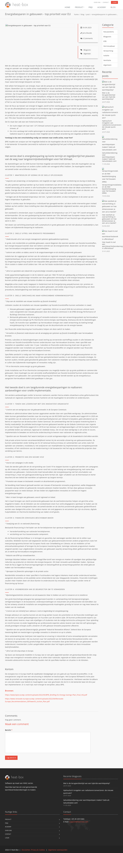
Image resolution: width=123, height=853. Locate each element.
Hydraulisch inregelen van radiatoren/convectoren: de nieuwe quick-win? (112, 125)
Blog (113, 7)
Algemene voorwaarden (57, 850)
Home (67, 7)
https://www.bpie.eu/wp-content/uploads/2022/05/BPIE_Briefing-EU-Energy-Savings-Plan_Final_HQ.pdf (46, 695)
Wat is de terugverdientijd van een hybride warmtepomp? (108, 96)
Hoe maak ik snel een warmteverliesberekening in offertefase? (112, 245)
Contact (106, 2)
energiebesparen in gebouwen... (105, 14)
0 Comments (88, 38)
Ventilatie (107, 60)
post (88, 14)
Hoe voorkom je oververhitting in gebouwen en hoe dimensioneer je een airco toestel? (109, 219)
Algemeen (87, 54)
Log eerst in (11, 757)
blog (82, 14)
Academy (101, 7)
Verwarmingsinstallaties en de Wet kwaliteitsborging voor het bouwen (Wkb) (111, 189)
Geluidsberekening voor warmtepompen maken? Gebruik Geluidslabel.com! (109, 157)
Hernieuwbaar (109, 46)
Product (79, 7)
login (114, 2)
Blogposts (87, 50)
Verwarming (108, 51)
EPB (104, 41)
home (76, 14)
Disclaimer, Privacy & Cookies (33, 850)
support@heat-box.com (78, 822)
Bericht (8, 730)
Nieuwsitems (108, 32)
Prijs (91, 7)
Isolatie (106, 55)
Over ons (97, 2)
